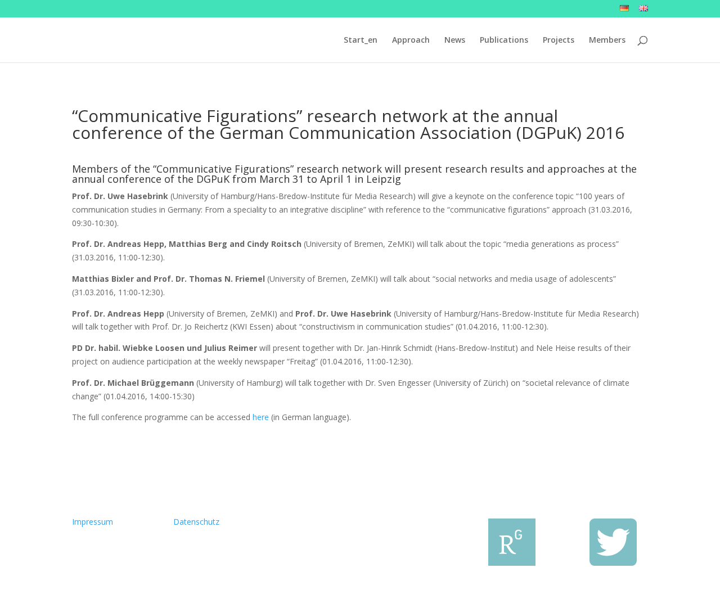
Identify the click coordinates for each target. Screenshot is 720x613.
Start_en (360, 40)
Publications (504, 40)
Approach (411, 40)
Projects (558, 40)
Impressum (92, 521)
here (261, 417)
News (454, 40)
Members (607, 40)
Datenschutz (196, 521)
